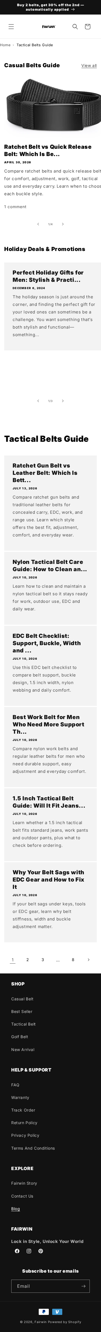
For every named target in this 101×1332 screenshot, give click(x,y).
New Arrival (23, 1049)
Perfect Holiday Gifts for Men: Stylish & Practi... (48, 276)
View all (89, 65)
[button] (11, 26)
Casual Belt (22, 998)
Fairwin (41, 1322)
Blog (15, 1208)
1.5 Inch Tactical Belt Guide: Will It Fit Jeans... (49, 802)
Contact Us (22, 1196)
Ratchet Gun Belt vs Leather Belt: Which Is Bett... (45, 472)
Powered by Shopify (64, 1322)
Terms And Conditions (33, 1148)
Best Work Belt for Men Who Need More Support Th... (48, 724)
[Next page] (88, 960)
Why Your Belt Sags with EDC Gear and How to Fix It (48, 879)
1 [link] (13, 960)
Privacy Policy (25, 1135)
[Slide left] (38, 224)
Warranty (20, 1097)
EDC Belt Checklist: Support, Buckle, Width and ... (47, 643)
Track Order (23, 1110)
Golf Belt (19, 1036)
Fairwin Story (24, 1183)
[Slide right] (63, 224)
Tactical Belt (23, 1024)
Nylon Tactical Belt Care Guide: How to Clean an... (50, 566)
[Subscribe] (83, 1286)
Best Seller (22, 1011)
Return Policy (24, 1122)
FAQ (15, 1084)
